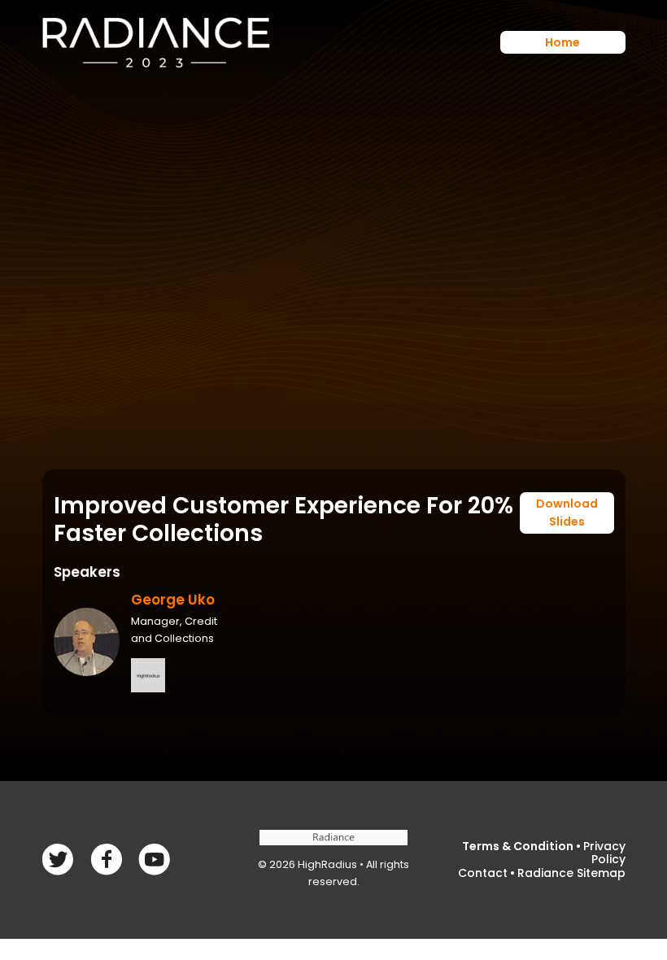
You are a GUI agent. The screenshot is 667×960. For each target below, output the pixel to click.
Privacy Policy (604, 853)
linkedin (154, 859)
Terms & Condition (517, 846)
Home (562, 42)
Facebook (58, 859)
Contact (483, 873)
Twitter (106, 859)
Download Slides (567, 512)
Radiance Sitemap (571, 873)
